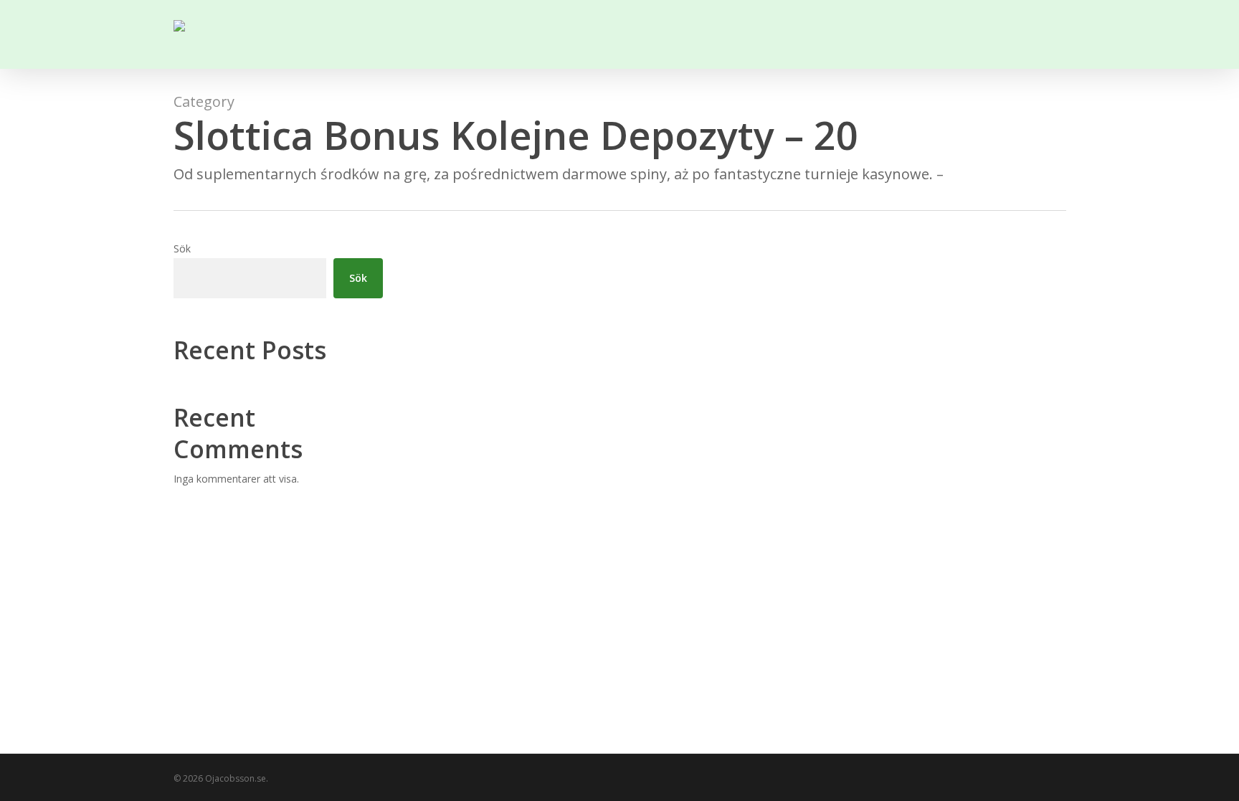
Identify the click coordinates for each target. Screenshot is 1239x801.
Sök (182, 248)
